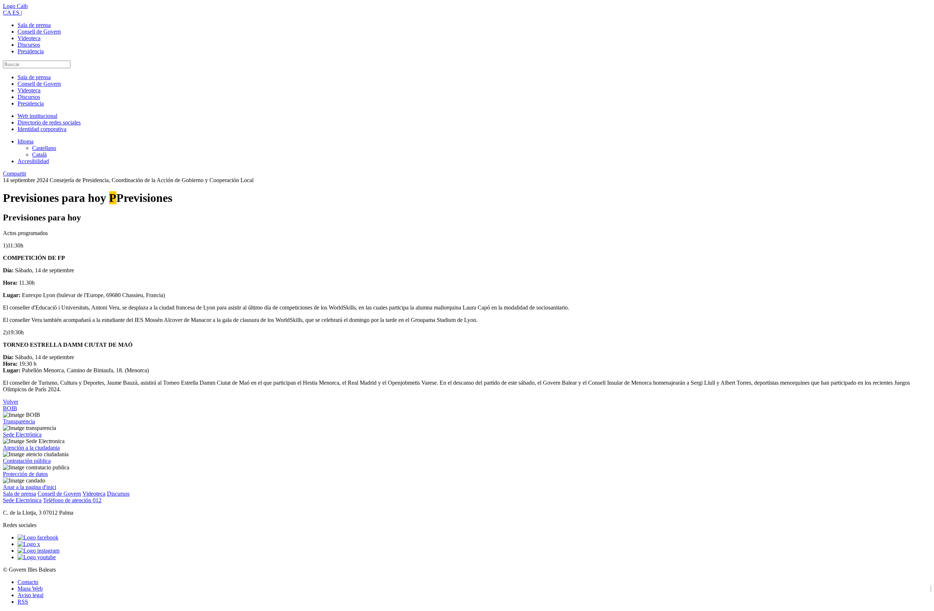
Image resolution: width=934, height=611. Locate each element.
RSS (23, 602)
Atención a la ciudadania (31, 448)
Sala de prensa (34, 25)
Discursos (29, 45)
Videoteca (29, 38)
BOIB (10, 408)
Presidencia (31, 51)
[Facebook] (38, 537)
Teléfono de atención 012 (72, 500)
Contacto (28, 582)
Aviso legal (30, 595)
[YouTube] (37, 557)
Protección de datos (25, 474)
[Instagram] (38, 550)
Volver (10, 402)
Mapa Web (30, 588)
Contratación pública (27, 461)
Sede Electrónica (22, 434)
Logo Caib (15, 6)
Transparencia (19, 421)
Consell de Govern (39, 31)
